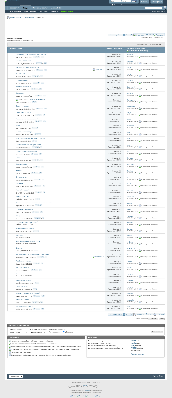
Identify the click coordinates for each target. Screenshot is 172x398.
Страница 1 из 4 (116, 35)
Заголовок (12, 49)
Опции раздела (142, 44)
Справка (25, 11)
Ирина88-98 (20, 244)
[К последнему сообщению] (148, 56)
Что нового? (14, 8)
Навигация (54, 11)
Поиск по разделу (155, 44)
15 (44, 95)
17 (42, 82)
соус (17, 128)
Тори (17, 161)
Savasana (19, 96)
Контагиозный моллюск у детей (28, 242)
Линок (18, 57)
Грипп (18, 158)
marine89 (19, 199)
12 (41, 89)
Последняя (150, 35)
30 (45, 63)
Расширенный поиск (158, 11)
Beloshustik (19, 70)
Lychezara (19, 122)
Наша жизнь (29, 17)
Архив (155, 376)
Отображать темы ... (16, 329)
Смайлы (134, 343)
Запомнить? (117, 5)
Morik (17, 231)
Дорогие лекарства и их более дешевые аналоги (34, 203)
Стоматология (21, 177)
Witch (17, 83)
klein (17, 77)
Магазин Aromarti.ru (40, 8)
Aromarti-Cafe (56, 8)
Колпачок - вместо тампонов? (27, 119)
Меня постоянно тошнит (25, 229)
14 (41, 76)
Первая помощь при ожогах (26, 151)
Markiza (18, 224)
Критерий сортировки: (38, 329)
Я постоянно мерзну (23, 280)
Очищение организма (24, 61)
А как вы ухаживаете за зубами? (28, 293)
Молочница (20, 74)
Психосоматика (22, 287)
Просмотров (118, 49)
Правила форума (137, 354)
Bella (17, 212)
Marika (18, 296)
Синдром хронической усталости (28, 145)
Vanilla (18, 309)
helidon (18, 251)
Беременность (21, 164)
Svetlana (18, 135)
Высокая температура (24, 132)
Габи (17, 148)
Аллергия (19, 183)
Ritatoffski (19, 64)
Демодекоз (20, 93)
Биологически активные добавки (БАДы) (31, 54)
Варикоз (19, 170)
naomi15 (18, 283)
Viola (17, 303)
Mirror (18, 290)
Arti (17, 90)
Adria (17, 102)
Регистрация (157, 2)
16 (42, 57)
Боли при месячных (23, 87)
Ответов (109, 49)
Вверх (162, 319)
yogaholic (19, 206)
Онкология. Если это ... (24, 306)
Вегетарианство (22, 80)
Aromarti (87, 391)
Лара (17, 141)
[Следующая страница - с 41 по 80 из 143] (139, 34)
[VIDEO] (134, 348)
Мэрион (18, 219)
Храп (18, 274)
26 (43, 295)
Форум (25, 8)
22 (41, 173)
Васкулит (19, 235)
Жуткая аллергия (22, 196)
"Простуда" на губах (23, 112)
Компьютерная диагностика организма (30, 138)
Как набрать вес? (22, 190)
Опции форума (43, 11)
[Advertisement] (86, 25)
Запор (18, 216)
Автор (20, 49)
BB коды (134, 341)
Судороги (19, 248)
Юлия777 (19, 115)
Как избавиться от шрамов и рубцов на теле (32, 254)
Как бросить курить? (23, 267)
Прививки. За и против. (24, 209)
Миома (18, 125)
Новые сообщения (14, 11)
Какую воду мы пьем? (37, 99)
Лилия (18, 167)
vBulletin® (86, 385)
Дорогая (18, 186)
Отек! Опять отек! (22, 106)
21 (42, 212)
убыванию (69, 332)
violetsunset (20, 258)
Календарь (32, 11)
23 (42, 166)
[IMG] (133, 346)
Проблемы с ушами (23, 261)
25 (41, 270)
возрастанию (56, 332)
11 (41, 160)
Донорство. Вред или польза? (27, 222)
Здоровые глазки (22, 300)
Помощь (144, 2)
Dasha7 (18, 180)
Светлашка (19, 109)
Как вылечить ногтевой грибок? (28, 67)
